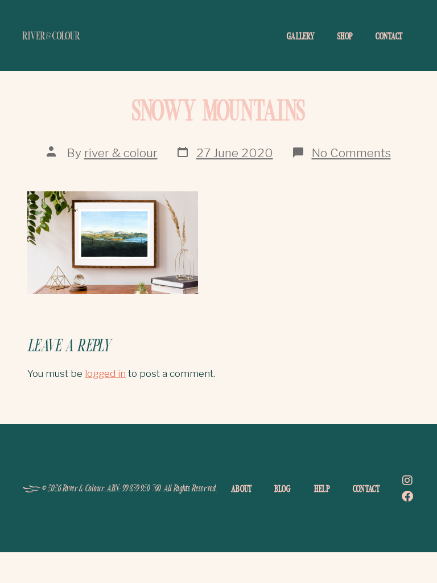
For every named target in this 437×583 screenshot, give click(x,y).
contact (389, 36)
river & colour (121, 153)
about (241, 488)
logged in (105, 373)
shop (345, 36)
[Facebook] (407, 496)
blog (282, 488)
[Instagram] (407, 480)
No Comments (351, 153)
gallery (301, 36)
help (322, 488)
